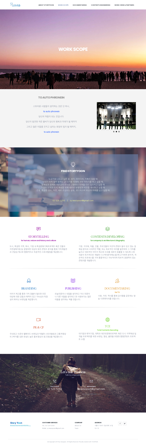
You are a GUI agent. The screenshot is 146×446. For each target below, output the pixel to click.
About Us (78, 425)
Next (139, 115)
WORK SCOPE (63, 5)
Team (76, 428)
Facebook (120, 423)
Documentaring (80, 5)
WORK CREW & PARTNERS (124, 5)
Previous (93, 115)
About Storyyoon (46, 5)
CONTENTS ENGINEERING (100, 5)
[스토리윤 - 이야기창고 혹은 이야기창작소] (15, 5)
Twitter (124, 423)
